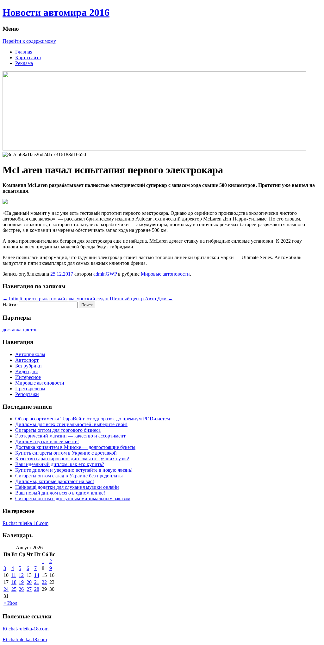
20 (29, 582)
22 (44, 582)
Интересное (28, 377)
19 (21, 582)
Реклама (24, 63)
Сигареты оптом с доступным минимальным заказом (72, 498)
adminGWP (105, 274)
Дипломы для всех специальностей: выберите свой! (71, 424)
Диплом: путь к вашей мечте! (47, 441)
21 (36, 582)
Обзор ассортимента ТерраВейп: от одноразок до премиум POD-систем (92, 418)
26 (21, 589)
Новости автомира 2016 (56, 12)
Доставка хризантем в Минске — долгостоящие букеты (75, 447)
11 (13, 575)
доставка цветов (20, 329)
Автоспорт (27, 360)
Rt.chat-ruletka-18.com (25, 523)
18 (13, 582)
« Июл (10, 603)
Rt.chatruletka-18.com (25, 639)
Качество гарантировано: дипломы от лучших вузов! (72, 458)
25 (13, 589)
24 (6, 589)
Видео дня (26, 371)
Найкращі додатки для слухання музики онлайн (67, 487)
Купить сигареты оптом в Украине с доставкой (66, 453)
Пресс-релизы (30, 388)
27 (29, 589)
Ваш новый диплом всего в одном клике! (60, 492)
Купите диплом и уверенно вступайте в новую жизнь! (74, 470)
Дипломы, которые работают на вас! (54, 481)
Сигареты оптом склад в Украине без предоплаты (69, 475)
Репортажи (27, 394)
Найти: (10, 304)
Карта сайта (28, 57)
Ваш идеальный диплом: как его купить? (59, 464)
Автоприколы (30, 354)
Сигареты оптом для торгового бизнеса (58, 430)
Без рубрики (28, 365)
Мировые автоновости (165, 274)
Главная (23, 51)
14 (36, 575)
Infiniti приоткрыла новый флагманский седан (56, 298)
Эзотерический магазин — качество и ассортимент (70, 435)
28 (36, 589)
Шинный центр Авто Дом (141, 298)
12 (21, 575)
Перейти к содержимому (29, 41)
